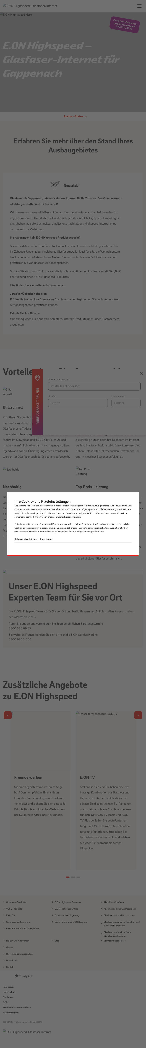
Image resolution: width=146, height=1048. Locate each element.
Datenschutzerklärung (25, 538)
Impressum (45, 538)
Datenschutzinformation (68, 516)
